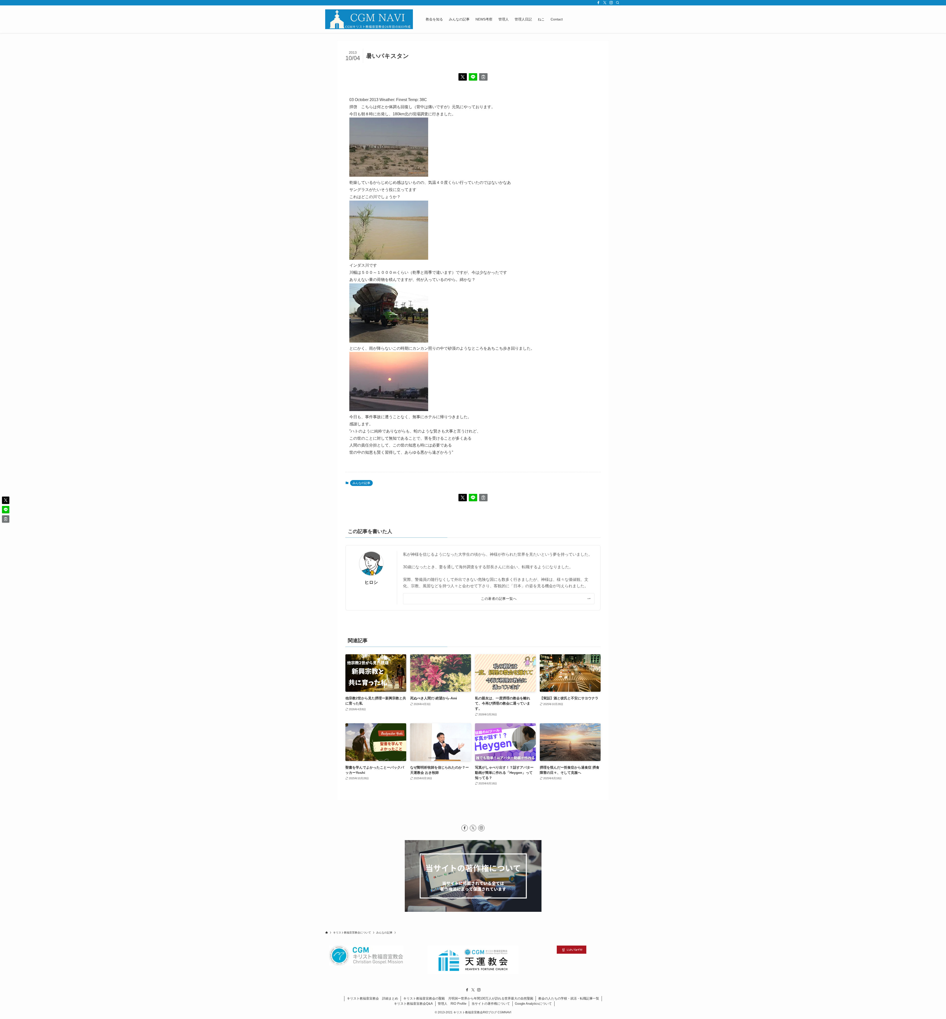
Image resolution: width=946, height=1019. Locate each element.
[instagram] (611, 2)
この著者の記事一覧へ (499, 599)
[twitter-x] (605, 2)
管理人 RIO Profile (452, 1003)
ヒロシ (371, 582)
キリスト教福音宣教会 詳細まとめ (372, 998)
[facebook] (598, 2)
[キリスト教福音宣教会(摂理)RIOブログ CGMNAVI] (369, 19)
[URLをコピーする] (483, 77)
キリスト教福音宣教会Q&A (413, 1003)
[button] (462, 77)
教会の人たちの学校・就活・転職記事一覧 (568, 998)
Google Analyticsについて (533, 1003)
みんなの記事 (361, 483)
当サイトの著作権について (491, 1003)
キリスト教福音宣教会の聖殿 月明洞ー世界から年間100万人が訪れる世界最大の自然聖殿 (468, 998)
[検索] (617, 2)
